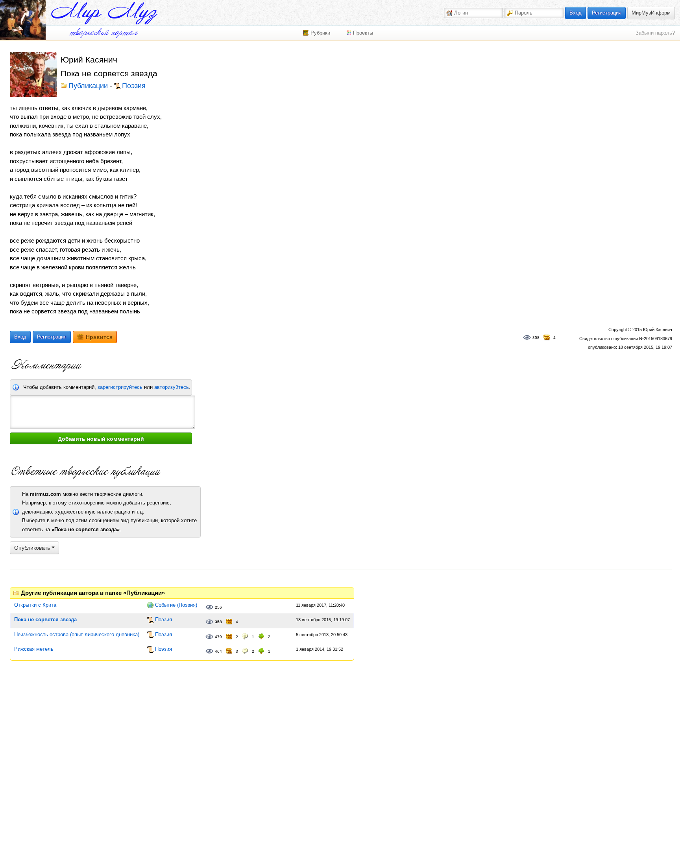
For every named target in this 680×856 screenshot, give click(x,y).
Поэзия (134, 86)
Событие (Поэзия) (176, 605)
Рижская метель (34, 649)
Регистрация (606, 13)
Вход (575, 13)
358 (536, 337)
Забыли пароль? (655, 33)
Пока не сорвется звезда (45, 619)
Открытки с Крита (35, 605)
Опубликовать (33, 548)
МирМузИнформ (651, 13)
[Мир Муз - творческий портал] (104, 13)
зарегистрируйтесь (120, 387)
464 (218, 651)
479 (218, 637)
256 (218, 607)
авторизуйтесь (171, 387)
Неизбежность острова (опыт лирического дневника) (76, 634)
